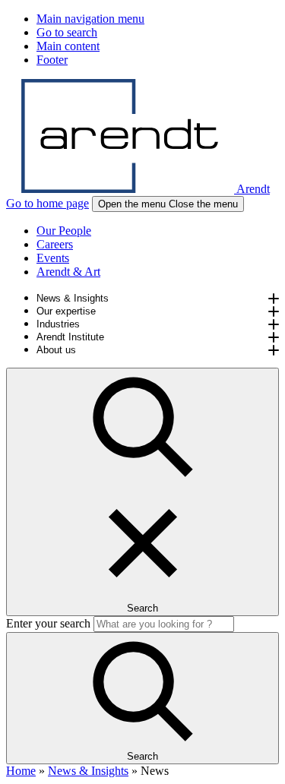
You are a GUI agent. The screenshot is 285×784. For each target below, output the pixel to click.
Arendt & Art (68, 271)
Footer (52, 59)
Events (52, 257)
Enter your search (48, 623)
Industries (58, 324)
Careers (54, 244)
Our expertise (66, 311)
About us (56, 350)
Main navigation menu (90, 18)
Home (21, 770)
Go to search (66, 32)
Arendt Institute (70, 337)
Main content (68, 46)
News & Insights (72, 298)
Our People (63, 230)
